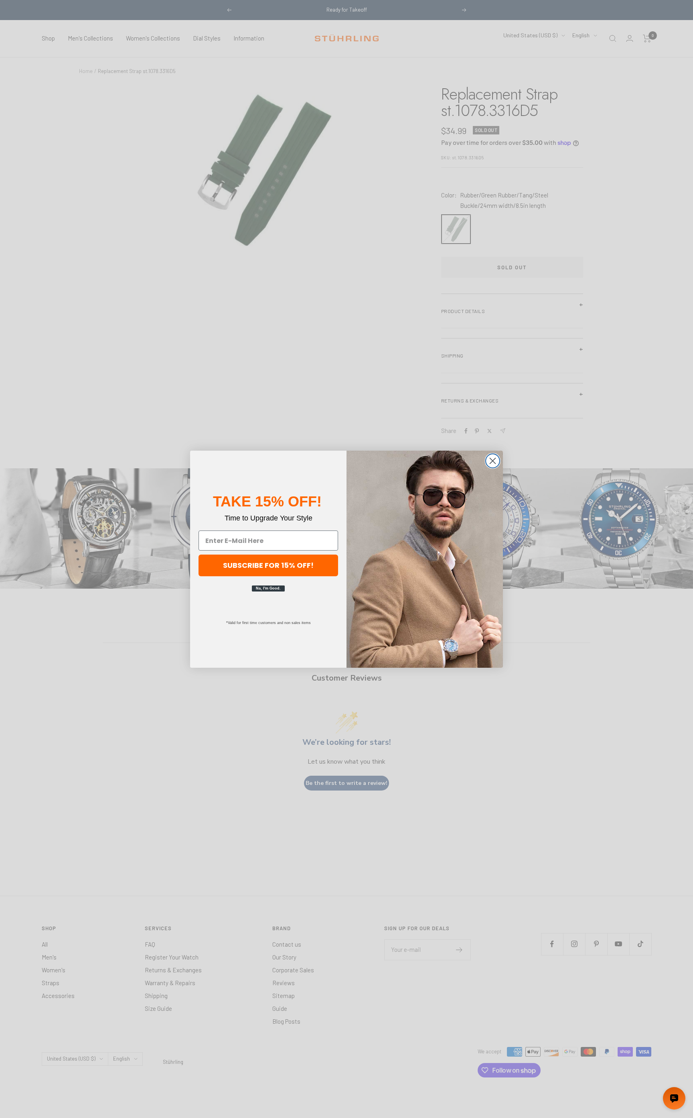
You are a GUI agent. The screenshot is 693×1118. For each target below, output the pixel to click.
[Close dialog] (493, 461)
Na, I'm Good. (268, 588)
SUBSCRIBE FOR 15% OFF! (268, 565)
